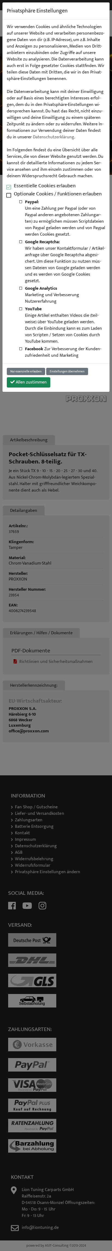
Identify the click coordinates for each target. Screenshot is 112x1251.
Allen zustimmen (31, 382)
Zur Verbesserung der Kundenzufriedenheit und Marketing (63, 352)
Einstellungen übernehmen (67, 371)
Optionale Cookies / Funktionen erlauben (58, 194)
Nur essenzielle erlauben (26, 371)
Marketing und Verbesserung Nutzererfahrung (52, 295)
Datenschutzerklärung (53, 137)
